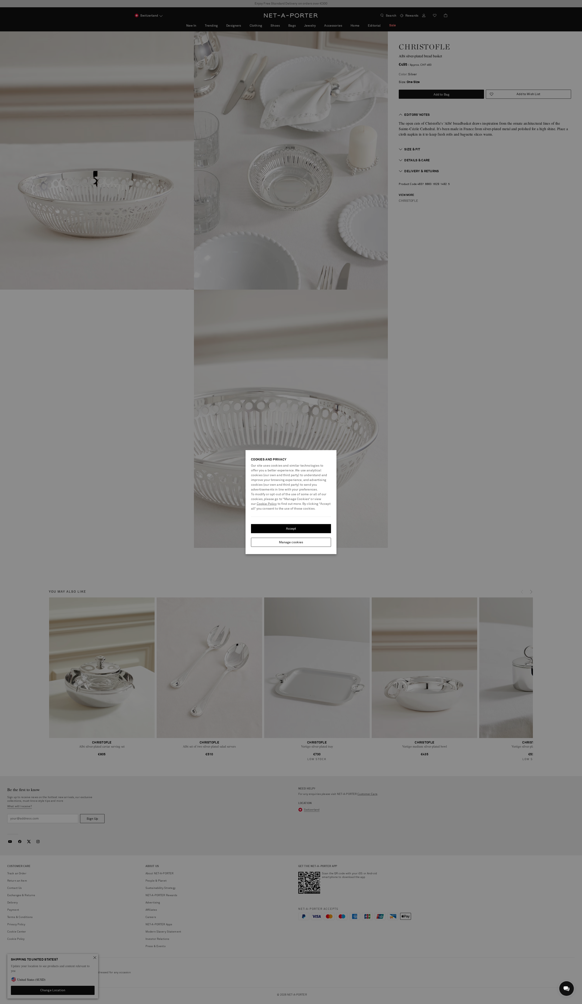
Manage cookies (291, 542)
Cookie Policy (267, 503)
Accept (291, 528)
